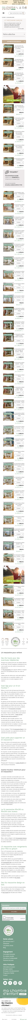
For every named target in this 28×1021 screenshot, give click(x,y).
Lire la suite (21, 28)
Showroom (6, 943)
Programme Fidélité (8, 973)
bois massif (5, 892)
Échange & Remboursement (11, 971)
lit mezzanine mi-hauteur (15, 708)
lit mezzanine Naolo (18, 729)
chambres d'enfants (8, 802)
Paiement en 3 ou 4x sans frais (7, 643)
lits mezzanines (7, 669)
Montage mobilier (8, 969)
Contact (5, 975)
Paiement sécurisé (8, 960)
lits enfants (17, 877)
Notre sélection (9, 34)
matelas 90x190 (20, 763)
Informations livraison (9, 967)
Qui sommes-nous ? (8, 941)
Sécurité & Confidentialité (10, 958)
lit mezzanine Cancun (21, 838)
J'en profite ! (14, 911)
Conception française (9, 954)
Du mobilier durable (8, 956)
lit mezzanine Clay (7, 862)
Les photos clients (8, 945)
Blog (4, 947)
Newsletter (5, 905)
